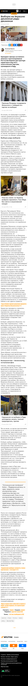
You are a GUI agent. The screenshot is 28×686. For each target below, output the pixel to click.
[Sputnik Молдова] (5, 11)
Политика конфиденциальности (9, 659)
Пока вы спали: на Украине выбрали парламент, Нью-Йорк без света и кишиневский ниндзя (14, 201)
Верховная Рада (10, 620)
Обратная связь (5, 666)
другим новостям (17, 612)
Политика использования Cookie (9, 661)
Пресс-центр (14, 656)
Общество (20, 641)
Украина (20, 617)
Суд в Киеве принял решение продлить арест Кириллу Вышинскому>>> (14, 305)
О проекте (3, 654)
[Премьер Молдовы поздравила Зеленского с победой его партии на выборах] (14, 91)
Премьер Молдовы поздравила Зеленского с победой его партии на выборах (14, 105)
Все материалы (8, 53)
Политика (15, 617)
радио (23, 610)
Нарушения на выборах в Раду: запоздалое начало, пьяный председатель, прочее (14, 419)
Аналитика (3, 617)
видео (12, 610)
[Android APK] (5, 671)
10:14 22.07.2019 (5, 24)
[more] (25, 110)
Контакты (8, 656)
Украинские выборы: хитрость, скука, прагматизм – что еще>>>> (13, 569)
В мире (9, 617)
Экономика (11, 641)
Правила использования (13, 654)
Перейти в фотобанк (15, 42)
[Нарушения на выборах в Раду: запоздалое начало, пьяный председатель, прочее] (14, 405)
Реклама (3, 656)
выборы (3, 620)
